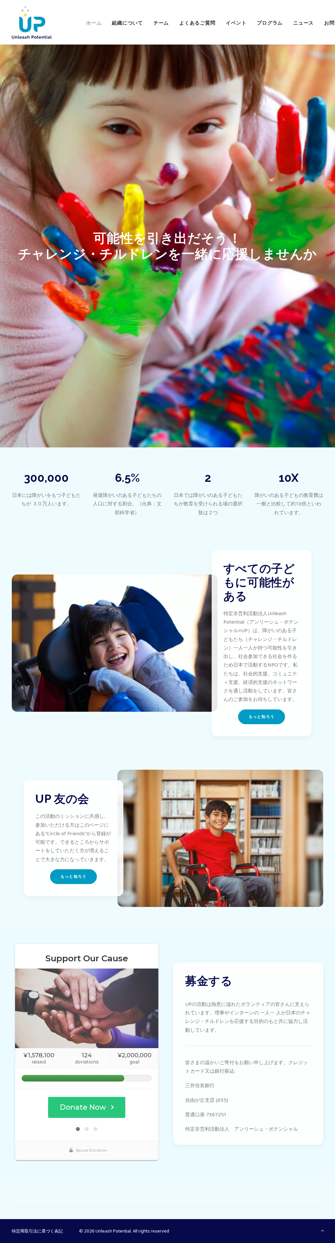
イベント (236, 23)
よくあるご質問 (197, 23)
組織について (127, 23)
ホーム (93, 23)
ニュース (303, 23)
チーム (161, 23)
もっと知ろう (261, 716)
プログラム (270, 23)
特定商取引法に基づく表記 (37, 1231)
